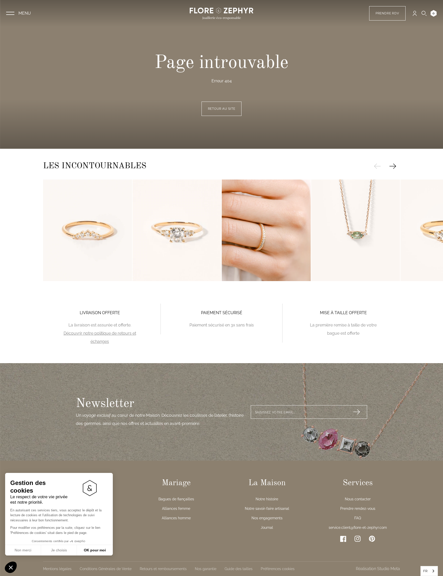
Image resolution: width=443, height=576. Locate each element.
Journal (267, 527)
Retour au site (221, 109)
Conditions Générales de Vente (106, 569)
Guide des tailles (239, 569)
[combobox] (429, 571)
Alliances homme (176, 518)
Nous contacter (358, 499)
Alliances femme (176, 509)
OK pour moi (95, 550)
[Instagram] (358, 539)
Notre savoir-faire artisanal (267, 509)
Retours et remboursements (163, 569)
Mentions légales (57, 569)
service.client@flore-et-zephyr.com (358, 527)
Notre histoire (267, 499)
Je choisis (59, 550)
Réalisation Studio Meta (378, 568)
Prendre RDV (387, 13)
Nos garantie (205, 569)
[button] (11, 567)
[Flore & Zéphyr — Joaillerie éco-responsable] (221, 13)
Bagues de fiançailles (176, 499)
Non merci (23, 550)
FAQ (357, 518)
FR (425, 571)
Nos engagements (267, 518)
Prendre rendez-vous (357, 509)
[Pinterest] (372, 538)
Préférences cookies (278, 569)
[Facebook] (343, 539)
